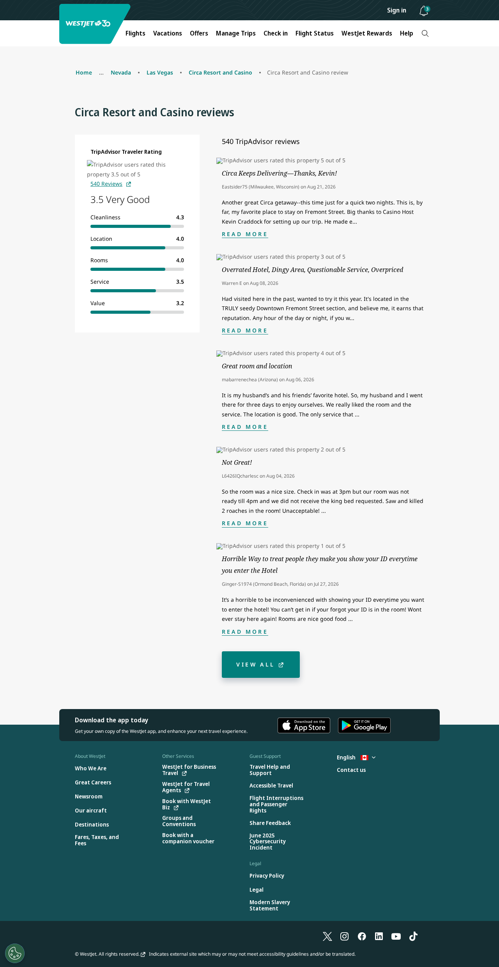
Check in (276, 33)
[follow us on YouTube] (396, 935)
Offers (199, 33)
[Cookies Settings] (15, 953)
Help (406, 33)
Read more (245, 234)
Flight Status (315, 33)
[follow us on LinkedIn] (379, 935)
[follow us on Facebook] (361, 935)
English (347, 757)
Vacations (167, 33)
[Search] (425, 33)
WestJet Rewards (367, 33)
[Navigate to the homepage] (96, 24)
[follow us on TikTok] (413, 935)
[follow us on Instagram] (344, 935)
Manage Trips (236, 33)
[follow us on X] (327, 935)
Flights (135, 33)
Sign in (396, 10)
